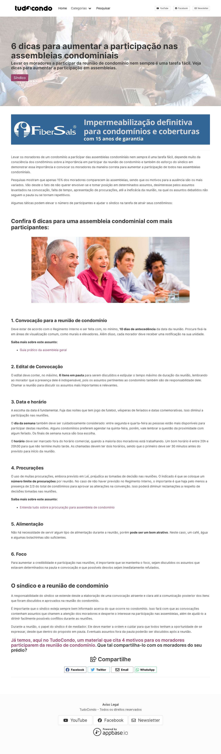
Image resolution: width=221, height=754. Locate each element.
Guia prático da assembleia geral (43, 350)
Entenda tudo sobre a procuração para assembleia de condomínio (67, 507)
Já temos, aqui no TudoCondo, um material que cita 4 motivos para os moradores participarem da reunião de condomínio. (97, 642)
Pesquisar (103, 8)
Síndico (20, 78)
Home (62, 8)
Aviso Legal (110, 704)
